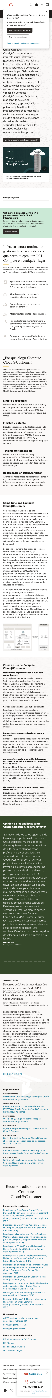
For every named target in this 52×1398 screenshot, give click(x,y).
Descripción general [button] (11, 197)
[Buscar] (31, 4)
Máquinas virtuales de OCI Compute (19, 1339)
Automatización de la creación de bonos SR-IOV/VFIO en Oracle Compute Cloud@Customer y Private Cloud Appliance (25, 1109)
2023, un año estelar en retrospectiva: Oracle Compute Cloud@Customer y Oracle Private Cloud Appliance (23, 1163)
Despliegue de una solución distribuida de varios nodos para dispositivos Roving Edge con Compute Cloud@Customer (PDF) (25, 1286)
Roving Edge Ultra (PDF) (14, 1328)
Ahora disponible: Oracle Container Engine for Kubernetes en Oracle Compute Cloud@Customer (26, 1152)
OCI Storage (8, 1343)
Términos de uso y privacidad (29, 1365)
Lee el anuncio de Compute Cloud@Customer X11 (21, 140)
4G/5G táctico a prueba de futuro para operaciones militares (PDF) (20, 1319)
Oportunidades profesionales (13, 1374)
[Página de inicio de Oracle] (11, 5)
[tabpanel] (26, 890)
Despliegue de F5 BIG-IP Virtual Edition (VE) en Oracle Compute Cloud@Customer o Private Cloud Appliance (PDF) (24, 1249)
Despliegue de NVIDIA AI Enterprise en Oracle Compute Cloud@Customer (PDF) (24, 1294)
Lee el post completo (12, 1073)
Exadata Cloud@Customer (15, 1346)
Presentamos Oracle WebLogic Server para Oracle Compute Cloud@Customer (26, 1098)
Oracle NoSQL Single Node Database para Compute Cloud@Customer (22, 1120)
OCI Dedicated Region (13, 1350)
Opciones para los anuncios (29, 1370)
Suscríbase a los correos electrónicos (16, 1378)
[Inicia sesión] (41, 4)
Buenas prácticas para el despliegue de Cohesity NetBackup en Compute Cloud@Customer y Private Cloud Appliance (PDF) (25, 1258)
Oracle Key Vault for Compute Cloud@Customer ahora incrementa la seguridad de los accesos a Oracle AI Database (25, 1141)
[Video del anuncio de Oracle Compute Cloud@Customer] (26, 160)
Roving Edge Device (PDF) (15, 1324)
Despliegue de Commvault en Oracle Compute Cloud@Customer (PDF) (24, 1278)
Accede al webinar (11, 231)
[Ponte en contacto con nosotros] (47, 4)
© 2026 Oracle (8, 1365)
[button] (4, 4)
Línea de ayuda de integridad (13, 1382)
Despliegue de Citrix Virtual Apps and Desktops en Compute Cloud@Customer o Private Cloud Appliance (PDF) (25, 1227)
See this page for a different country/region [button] (24, 43)
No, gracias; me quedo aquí (18, 37)
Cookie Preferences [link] (10, 1370)
